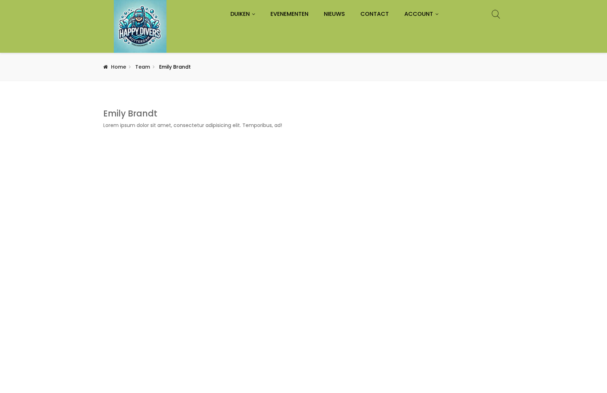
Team (142, 66)
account (418, 14)
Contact (374, 14)
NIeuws (334, 14)
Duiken (240, 14)
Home (118, 66)
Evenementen (289, 14)
